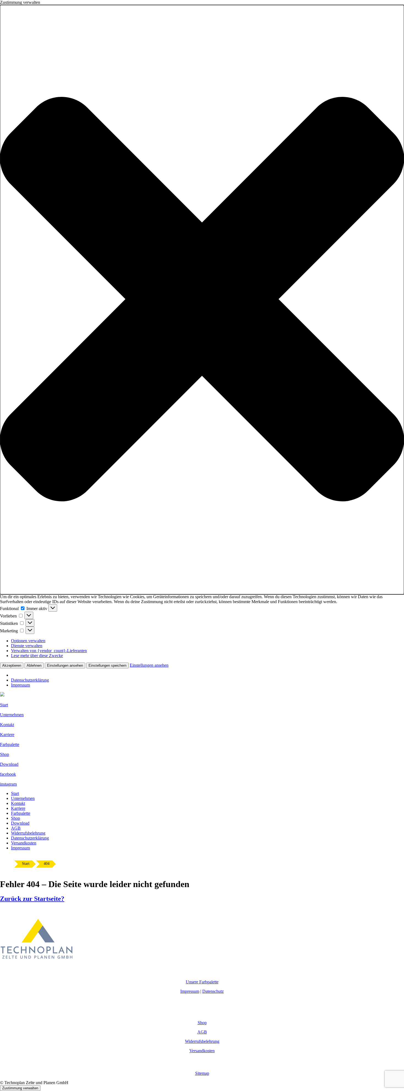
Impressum (20, 685)
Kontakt (18, 803)
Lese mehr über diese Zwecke (37, 655)
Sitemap (202, 1073)
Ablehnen (34, 665)
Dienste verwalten (26, 645)
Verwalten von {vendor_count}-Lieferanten (49, 650)
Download (20, 823)
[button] (202, 299)
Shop (15, 818)
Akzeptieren (11, 665)
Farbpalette (20, 813)
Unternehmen (23, 798)
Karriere (18, 808)
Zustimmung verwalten (20, 1088)
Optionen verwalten (28, 640)
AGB (16, 828)
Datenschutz (213, 991)
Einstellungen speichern (107, 665)
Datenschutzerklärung (30, 680)
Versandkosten (23, 843)
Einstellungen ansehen (65, 665)
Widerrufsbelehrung (28, 833)
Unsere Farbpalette (202, 982)
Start (15, 793)
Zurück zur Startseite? (32, 898)
